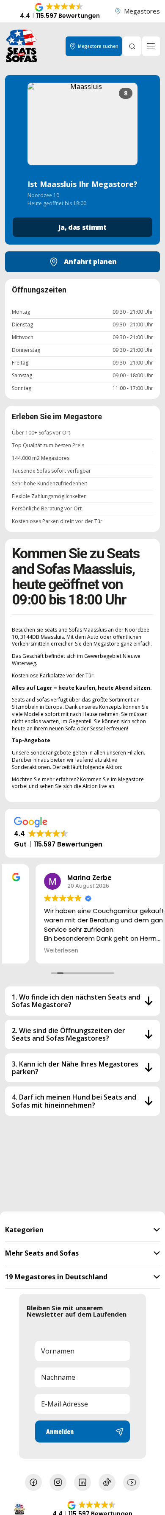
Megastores (142, 11)
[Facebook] (33, 1482)
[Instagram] (58, 1482)
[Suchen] (132, 46)
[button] (59, 11)
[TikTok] (107, 1482)
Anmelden (60, 1431)
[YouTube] (131, 1482)
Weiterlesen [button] (31, 951)
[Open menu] (151, 46)
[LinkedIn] (82, 1482)
